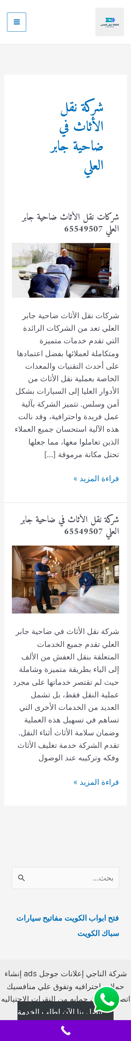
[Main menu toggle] (16, 22)
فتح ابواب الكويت (92, 917)
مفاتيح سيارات (39, 917)
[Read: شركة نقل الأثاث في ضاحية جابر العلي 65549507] (65, 579)
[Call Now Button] (65, 1030)
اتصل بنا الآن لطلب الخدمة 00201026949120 (60, 1017)
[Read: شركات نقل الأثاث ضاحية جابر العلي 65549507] (65, 269)
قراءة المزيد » (96, 479)
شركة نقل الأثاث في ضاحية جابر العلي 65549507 (70, 526)
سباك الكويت (98, 933)
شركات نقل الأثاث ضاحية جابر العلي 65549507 (70, 223)
